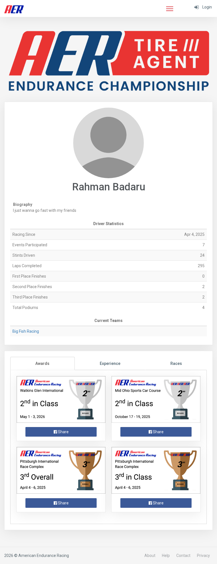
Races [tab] (176, 363)
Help (166, 555)
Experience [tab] (110, 363)
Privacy (203, 555)
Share (63, 432)
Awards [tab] (42, 363)
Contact (183, 555)
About (149, 555)
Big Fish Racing (25, 331)
